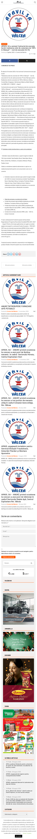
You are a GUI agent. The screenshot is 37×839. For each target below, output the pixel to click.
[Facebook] (8, 254)
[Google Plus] (14, 254)
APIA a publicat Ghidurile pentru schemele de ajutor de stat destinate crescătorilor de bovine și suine (19, 765)
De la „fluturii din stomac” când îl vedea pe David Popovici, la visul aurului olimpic (19, 791)
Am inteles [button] (18, 836)
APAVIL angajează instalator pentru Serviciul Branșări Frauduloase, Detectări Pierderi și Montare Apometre (16, 449)
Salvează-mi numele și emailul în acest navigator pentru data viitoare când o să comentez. (17, 552)
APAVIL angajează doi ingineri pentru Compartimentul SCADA (17, 774)
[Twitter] (11, 254)
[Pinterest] (19, 254)
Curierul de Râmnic (21, 52)
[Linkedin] (16, 254)
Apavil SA (4, 44)
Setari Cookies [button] (27, 833)
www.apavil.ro (9, 226)
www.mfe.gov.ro (5, 236)
